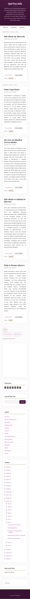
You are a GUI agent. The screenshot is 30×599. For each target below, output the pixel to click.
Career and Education (10, 419)
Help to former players (14, 265)
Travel (6, 453)
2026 (8, 467)
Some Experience (12, 89)
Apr (9, 542)
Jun (9, 522)
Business (6, 417)
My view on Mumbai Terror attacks (13, 140)
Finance (6, 428)
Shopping (7, 445)
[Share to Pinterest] (21, 75)
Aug (9, 516)
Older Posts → (17, 334)
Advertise (22, 27)
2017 (8, 495)
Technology (7, 450)
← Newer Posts (7, 334)
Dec (9, 504)
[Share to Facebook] (20, 75)
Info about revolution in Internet (14, 200)
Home (5, 330)
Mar (9, 545)
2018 (8, 492)
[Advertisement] (15, 360)
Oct (9, 510)
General (11, 78)
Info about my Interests (14, 36)
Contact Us (14, 27)
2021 (8, 482)
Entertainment (8, 425)
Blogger (18, 595)
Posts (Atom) (12, 338)
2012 (8, 556)
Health (6, 433)
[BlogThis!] (17, 75)
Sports (10, 320)
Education (7, 422)
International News (9, 436)
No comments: (9, 75)
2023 (8, 476)
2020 (8, 486)
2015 (8, 501)
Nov (9, 507)
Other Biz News (8, 442)
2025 (8, 470)
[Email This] (15, 75)
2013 (8, 553)
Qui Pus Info (15, 3)
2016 (8, 498)
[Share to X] (18, 75)
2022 (8, 479)
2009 (8, 559)
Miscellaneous (8, 439)
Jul (9, 519)
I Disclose (7, 583)
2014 (8, 549)
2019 (8, 489)
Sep (9, 513)
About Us (5, 27)
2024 (8, 473)
